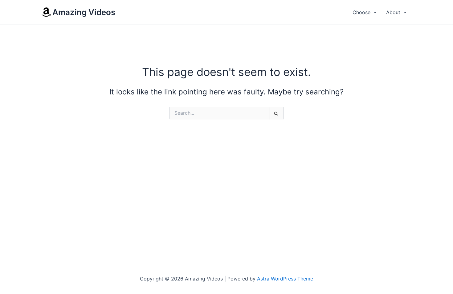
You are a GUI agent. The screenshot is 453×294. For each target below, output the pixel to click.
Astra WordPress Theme (285, 279)
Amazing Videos (83, 12)
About (393, 12)
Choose (361, 12)
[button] (373, 12)
